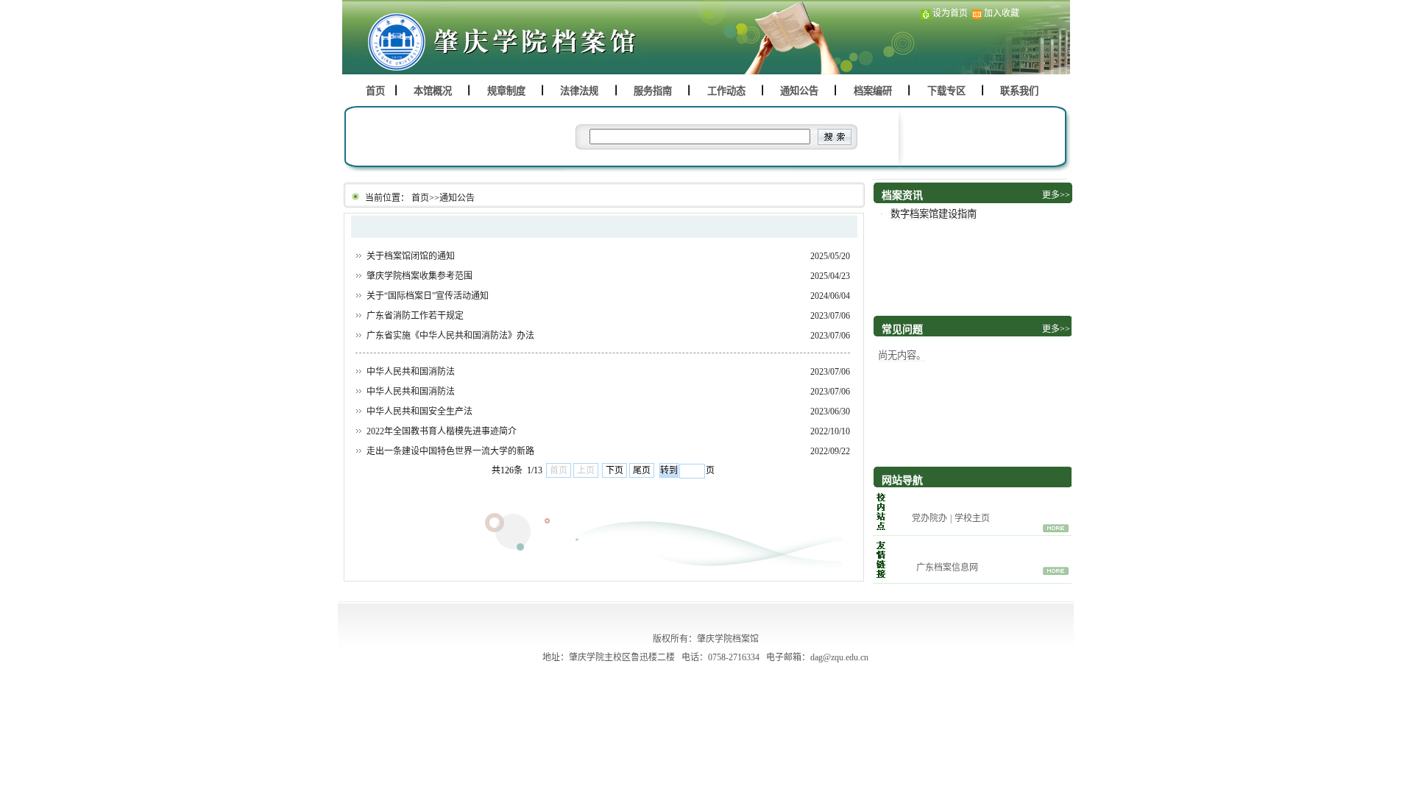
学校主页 (972, 518)
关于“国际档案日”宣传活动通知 (427, 296)
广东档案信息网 (947, 567)
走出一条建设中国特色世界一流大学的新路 (450, 451)
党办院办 (929, 518)
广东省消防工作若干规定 (415, 316)
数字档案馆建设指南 (933, 213)
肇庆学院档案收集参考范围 (419, 276)
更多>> (1056, 329)
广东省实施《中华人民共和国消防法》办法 (450, 336)
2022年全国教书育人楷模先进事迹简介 (441, 431)
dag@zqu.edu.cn (839, 657)
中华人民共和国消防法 (410, 372)
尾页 (642, 470)
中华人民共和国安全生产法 (419, 411)
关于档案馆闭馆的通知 (410, 256)
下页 (614, 470)
